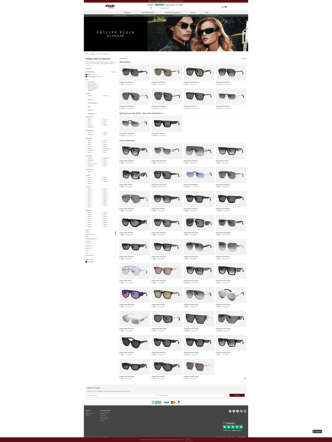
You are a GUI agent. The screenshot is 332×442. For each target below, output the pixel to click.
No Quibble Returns (150, 15)
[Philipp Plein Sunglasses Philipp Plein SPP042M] (199, 343)
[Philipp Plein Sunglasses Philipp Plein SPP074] (167, 367)
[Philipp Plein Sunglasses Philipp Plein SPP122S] (231, 247)
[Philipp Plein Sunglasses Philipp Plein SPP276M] (134, 124)
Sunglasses (127, 12)
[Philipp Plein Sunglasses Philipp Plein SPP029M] (231, 319)
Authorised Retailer (212, 15)
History (87, 412)
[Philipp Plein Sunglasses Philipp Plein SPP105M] (167, 271)
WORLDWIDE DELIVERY (120, 15)
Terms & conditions (220, 437)
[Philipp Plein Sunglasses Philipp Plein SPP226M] (134, 96)
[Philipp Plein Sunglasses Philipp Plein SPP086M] (231, 223)
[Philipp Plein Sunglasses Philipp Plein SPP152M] (231, 175)
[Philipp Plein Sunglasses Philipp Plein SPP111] (134, 271)
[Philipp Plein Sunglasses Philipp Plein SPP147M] (134, 72)
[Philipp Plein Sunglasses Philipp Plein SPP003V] (134, 319)
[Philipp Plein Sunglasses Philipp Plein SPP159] (134, 175)
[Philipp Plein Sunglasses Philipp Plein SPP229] (167, 124)
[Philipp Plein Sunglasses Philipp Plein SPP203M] (167, 175)
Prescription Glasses (148, 12)
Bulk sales (102, 420)
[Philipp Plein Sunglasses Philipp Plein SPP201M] (167, 247)
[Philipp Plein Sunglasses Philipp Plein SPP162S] (199, 151)
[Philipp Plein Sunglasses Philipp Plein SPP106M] (134, 199)
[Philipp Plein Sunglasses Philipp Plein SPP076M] (199, 367)
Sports (193, 12)
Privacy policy (231, 437)
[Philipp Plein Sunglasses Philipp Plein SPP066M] (134, 367)
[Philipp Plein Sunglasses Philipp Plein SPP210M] (167, 151)
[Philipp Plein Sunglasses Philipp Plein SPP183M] (134, 247)
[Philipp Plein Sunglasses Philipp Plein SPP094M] (231, 271)
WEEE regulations (104, 418)
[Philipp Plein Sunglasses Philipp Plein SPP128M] (199, 223)
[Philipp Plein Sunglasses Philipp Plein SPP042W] (231, 343)
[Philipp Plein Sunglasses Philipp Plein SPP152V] (167, 72)
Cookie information (241, 437)
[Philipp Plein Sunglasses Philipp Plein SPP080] (167, 295)
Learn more (181, 439)
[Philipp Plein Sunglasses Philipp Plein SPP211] (199, 96)
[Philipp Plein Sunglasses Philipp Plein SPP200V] (167, 223)
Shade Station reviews (90, 413)
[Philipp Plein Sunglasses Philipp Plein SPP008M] (167, 319)
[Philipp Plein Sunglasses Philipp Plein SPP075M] (199, 295)
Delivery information (104, 412)
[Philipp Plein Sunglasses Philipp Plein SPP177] (231, 151)
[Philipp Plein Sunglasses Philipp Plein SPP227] (231, 72)
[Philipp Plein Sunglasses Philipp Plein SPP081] (167, 199)
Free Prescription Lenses (180, 15)
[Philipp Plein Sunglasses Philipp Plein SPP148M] (199, 72)
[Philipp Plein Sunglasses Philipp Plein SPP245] (231, 96)
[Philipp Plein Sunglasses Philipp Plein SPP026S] (134, 343)
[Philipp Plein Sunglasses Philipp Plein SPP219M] (199, 175)
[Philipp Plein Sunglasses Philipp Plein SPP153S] (134, 223)
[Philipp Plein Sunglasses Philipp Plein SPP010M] (167, 96)
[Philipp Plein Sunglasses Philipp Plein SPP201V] (199, 199)
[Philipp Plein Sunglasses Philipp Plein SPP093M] (134, 295)
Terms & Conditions (104, 417)
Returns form (103, 415)
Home (87, 53)
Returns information (104, 413)
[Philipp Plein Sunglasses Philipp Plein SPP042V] (167, 343)
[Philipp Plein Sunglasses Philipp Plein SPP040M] (199, 319)
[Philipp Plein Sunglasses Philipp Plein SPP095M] (199, 271)
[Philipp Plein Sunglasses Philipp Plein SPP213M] (134, 151)
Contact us (88, 415)
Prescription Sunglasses (173, 12)
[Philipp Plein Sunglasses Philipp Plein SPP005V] (231, 199)
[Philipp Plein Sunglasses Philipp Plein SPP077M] (199, 247)
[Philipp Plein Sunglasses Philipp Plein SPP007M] (231, 295)
